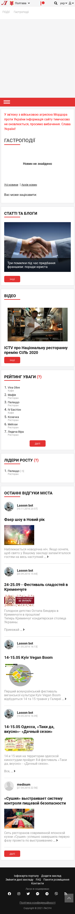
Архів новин (29, 184)
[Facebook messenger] (37, 894)
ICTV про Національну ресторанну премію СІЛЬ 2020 (36, 350)
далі (37, 443)
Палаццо (13, 402)
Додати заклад (51, 875)
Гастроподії (21, 12)
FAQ (38, 879)
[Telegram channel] (47, 894)
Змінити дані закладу (19, 879)
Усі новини (11, 184)
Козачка (13, 417)
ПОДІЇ (6, 12)
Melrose (13, 424)
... (45, 557)
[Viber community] (56, 894)
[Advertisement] (37, 58)
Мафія (12, 394)
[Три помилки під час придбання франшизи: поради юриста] (37, 270)
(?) (39, 376)
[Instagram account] (18, 894)
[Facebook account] (9, 894)
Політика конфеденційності (37, 902)
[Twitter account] (28, 894)
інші (12, 279)
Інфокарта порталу (26, 875)
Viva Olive (14, 387)
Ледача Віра (16, 431)
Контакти (37, 883)
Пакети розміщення (56, 879)
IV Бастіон (14, 409)
